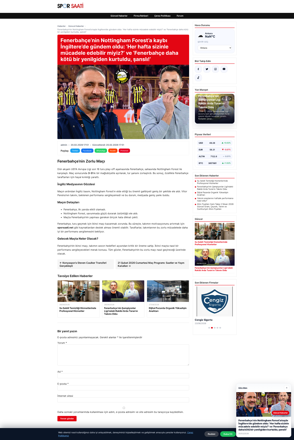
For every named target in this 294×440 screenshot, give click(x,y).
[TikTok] (198, 77)
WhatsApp (100, 150)
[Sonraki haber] (229, 98)
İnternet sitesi (65, 395)
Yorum (62, 342)
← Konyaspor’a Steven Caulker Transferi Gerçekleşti (83, 264)
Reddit (113, 150)
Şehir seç (203, 42)
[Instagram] (215, 69)
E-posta (63, 383)
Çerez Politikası (162, 15)
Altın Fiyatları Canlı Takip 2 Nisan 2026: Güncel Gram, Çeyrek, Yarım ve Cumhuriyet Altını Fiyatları (215, 206)
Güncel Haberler (119, 15)
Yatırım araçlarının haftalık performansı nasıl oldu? (215, 199)
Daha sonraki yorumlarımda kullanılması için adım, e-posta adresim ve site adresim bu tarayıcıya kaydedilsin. (120, 411)
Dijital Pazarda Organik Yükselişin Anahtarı (212, 193)
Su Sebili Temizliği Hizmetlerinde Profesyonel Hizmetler (212, 182)
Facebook (87, 150)
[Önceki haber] (223, 98)
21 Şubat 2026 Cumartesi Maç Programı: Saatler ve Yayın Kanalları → (151, 264)
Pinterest (124, 150)
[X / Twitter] (206, 69)
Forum (180, 15)
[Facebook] (198, 69)
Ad (60, 371)
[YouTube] (224, 69)
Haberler (61, 26)
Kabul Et (228, 434)
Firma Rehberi (141, 15)
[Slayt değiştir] (209, 328)
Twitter (75, 150)
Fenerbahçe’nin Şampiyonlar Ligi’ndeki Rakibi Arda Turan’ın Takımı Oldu (215, 187)
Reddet (211, 434)
